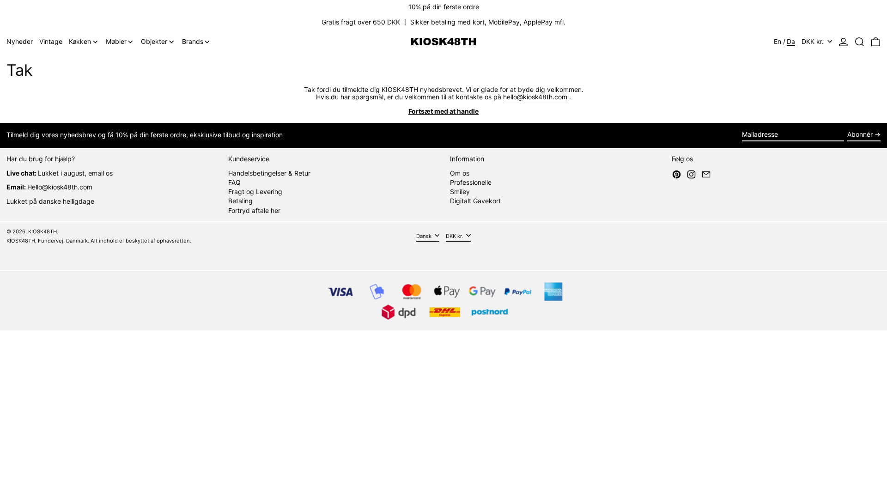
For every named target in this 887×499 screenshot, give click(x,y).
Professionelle (471, 182)
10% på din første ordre (443, 7)
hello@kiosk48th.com (535, 97)
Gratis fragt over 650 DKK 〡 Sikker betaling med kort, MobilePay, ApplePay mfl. (443, 22)
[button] (859, 41)
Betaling (240, 201)
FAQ (234, 182)
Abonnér (860, 134)
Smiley (460, 191)
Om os (459, 173)
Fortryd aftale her (254, 210)
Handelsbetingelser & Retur (269, 173)
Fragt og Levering (255, 191)
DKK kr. (814, 41)
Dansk (424, 235)
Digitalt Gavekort (475, 201)
